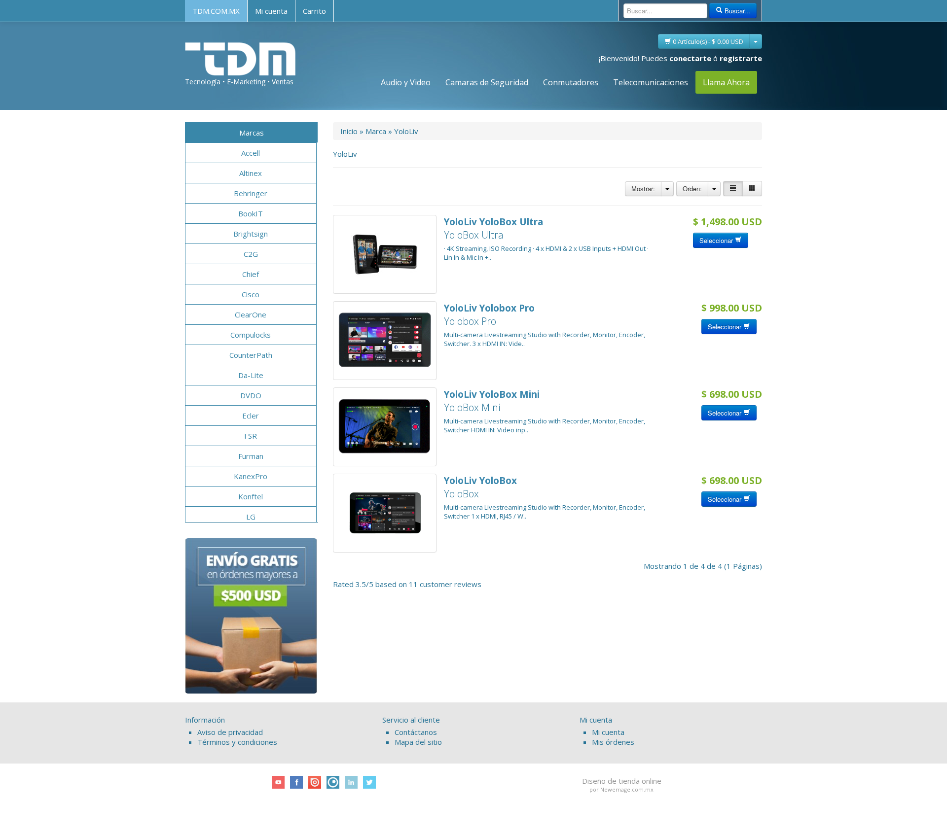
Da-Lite (250, 375)
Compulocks (250, 335)
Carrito (314, 11)
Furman (250, 456)
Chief (250, 274)
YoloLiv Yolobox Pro (489, 308)
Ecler (250, 415)
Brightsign (250, 234)
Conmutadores (570, 82)
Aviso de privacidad (230, 732)
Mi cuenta (271, 11)
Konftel (250, 496)
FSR (250, 436)
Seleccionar (717, 240)
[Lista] (733, 188)
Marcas (251, 133)
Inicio (349, 131)
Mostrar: (643, 188)
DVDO (250, 395)
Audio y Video (406, 82)
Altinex (250, 173)
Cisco (250, 294)
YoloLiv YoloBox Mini (492, 394)
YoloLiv (406, 131)
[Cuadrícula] (752, 188)
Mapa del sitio (418, 742)
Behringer (250, 193)
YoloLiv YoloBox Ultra (493, 221)
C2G (251, 254)
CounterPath (250, 355)
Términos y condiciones (237, 742)
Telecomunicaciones (650, 82)
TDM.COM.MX (216, 11)
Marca (375, 131)
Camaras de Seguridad (486, 82)
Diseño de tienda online (621, 781)
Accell (250, 153)
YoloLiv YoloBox (480, 480)
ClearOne (250, 314)
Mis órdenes (613, 742)
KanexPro (250, 476)
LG (250, 517)
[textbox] (665, 10)
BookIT (250, 213)
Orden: (692, 188)
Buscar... (736, 10)
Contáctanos (416, 732)
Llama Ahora (726, 82)
